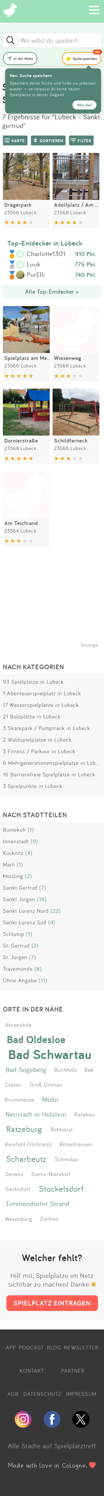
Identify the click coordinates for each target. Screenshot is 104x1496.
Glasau (13, 1084)
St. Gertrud (16, 945)
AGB (13, 1393)
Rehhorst (62, 1129)
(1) (31, 829)
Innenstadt (16, 841)
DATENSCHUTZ (42, 1393)
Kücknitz (13, 852)
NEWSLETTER (81, 1347)
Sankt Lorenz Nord (26, 910)
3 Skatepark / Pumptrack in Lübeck (46, 728)
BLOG (54, 1347)
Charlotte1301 (46, 254)
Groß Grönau (45, 1084)
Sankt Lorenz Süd (25, 922)
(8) (38, 968)
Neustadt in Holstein (35, 1114)
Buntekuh (14, 829)
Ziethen (49, 1218)
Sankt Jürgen (19, 899)
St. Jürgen (15, 957)
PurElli (36, 275)
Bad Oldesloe (36, 1039)
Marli (9, 864)
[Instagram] (23, 1425)
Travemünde (18, 968)
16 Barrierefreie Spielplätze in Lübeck (49, 774)
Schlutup (13, 933)
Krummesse (19, 1099)
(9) (34, 841)
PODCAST (31, 1347)
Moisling (13, 876)
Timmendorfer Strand (37, 1203)
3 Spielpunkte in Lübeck (32, 785)
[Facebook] (52, 1425)
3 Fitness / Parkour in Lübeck (39, 751)
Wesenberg (18, 1218)
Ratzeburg (24, 1129)
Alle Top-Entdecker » (52, 292)
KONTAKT (32, 1370)
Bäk (89, 1069)
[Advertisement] (55, 604)
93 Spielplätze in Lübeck (33, 681)
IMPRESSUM (81, 1393)
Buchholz (65, 1069)
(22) (56, 910)
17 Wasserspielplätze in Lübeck (41, 704)
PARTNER (72, 1370)
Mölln (50, 1099)
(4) (29, 852)
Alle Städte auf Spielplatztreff (52, 1445)
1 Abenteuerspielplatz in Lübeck (42, 693)
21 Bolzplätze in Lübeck (32, 716)
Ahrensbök (18, 1024)
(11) (43, 980)
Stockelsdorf (61, 1188)
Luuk (33, 264)
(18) (42, 899)
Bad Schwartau (50, 1054)
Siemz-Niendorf (50, 1173)
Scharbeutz (26, 1158)
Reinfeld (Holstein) (28, 1144)
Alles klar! (84, 105)
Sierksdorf (18, 1189)
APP (11, 1347)
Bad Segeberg (25, 1069)
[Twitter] (81, 1425)
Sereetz (14, 1173)
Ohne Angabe (20, 980)
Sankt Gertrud (20, 887)
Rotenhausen (76, 1144)
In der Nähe (23, 58)
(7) (42, 887)
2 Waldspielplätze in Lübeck (37, 739)
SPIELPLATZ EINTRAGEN (52, 1303)
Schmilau (66, 1159)
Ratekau (84, 1114)
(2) (28, 876)
